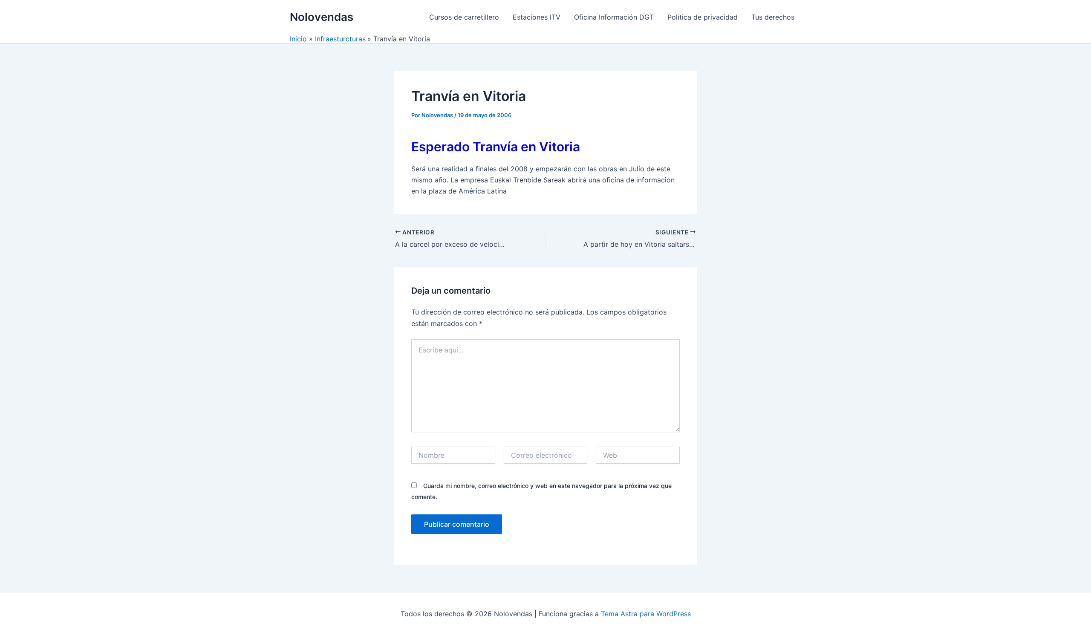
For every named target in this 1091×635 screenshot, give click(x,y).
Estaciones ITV (536, 17)
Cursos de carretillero (464, 17)
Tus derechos (772, 17)
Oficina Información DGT (614, 17)
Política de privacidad (702, 17)
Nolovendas (321, 16)
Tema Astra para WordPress (646, 613)
